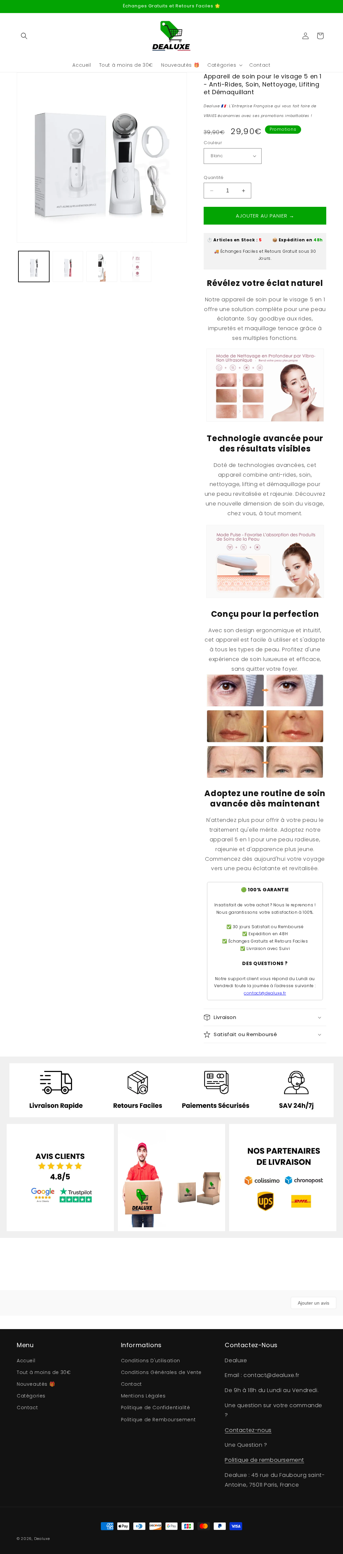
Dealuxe (42, 1538)
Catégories (31, 1395)
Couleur (213, 142)
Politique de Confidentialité (155, 1407)
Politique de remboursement (264, 1460)
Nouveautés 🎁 (36, 1384)
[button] (24, 35)
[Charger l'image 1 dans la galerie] (33, 266)
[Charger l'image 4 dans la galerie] (136, 266)
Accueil (26, 1360)
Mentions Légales (143, 1395)
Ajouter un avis (313, 1303)
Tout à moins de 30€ (44, 1372)
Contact (27, 1407)
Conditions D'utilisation (150, 1360)
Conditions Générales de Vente (161, 1372)
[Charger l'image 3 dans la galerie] (101, 266)
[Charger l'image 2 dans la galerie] (68, 266)
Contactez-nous (248, 1430)
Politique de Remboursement (158, 1419)
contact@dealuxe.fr (265, 993)
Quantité (213, 177)
